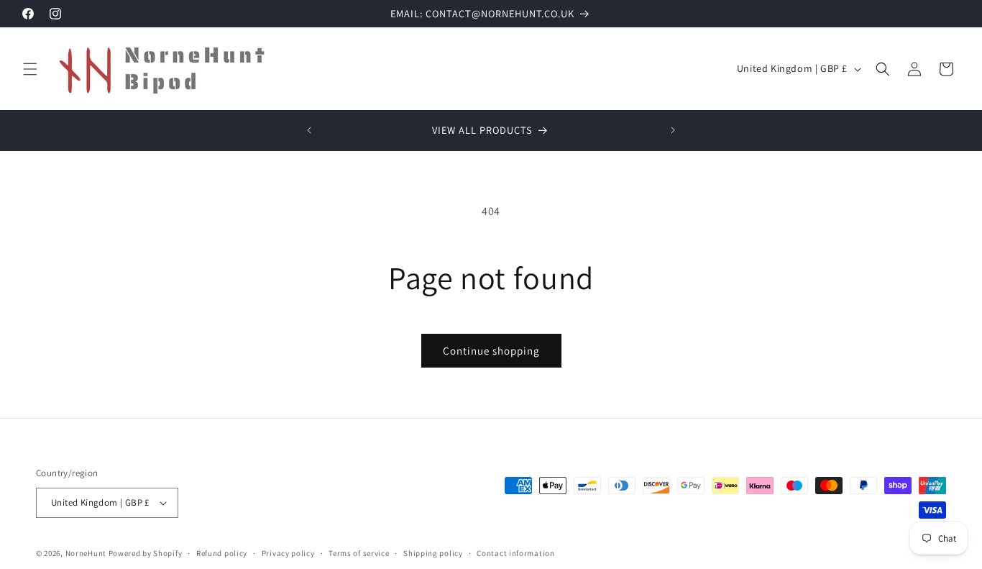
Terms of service (359, 553)
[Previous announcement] (309, 130)
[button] (30, 69)
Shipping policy (433, 553)
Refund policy (221, 553)
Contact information (515, 553)
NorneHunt (85, 553)
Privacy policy (288, 553)
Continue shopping (491, 351)
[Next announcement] (673, 130)
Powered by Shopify (146, 553)
